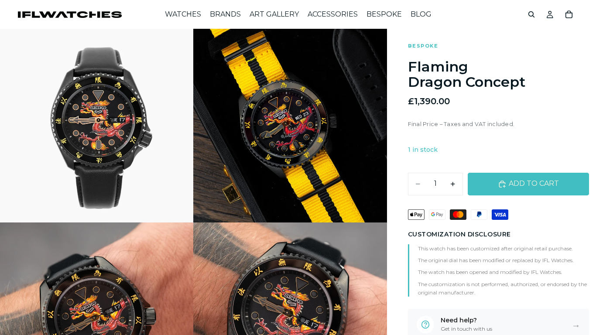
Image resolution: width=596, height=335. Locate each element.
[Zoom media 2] (290, 125)
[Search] (531, 14)
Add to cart (534, 183)
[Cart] (569, 14)
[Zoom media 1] (97, 125)
